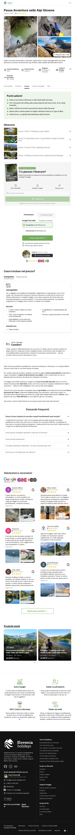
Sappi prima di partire (46, 798)
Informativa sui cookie (45, 830)
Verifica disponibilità (36, 238)
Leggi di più (8, 506)
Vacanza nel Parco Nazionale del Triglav (52, 761)
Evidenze (42, 790)
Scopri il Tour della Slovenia (48, 753)
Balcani (42, 772)
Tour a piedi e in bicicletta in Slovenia (51, 748)
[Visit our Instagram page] (10, 766)
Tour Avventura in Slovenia (48, 756)
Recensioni (21, 826)
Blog (41, 814)
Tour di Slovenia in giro (47, 745)
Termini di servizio (33, 826)
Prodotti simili (12, 626)
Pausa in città (43, 777)
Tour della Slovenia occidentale (49, 750)
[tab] (29, 214)
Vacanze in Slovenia (10, 827)
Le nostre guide (44, 809)
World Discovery (25, 805)
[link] (19, 783)
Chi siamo (42, 806)
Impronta (57, 830)
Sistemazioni (43, 793)
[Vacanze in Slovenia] (19, 744)
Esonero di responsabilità (49, 826)
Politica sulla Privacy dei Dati (27, 830)
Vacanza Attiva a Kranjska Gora (49, 758)
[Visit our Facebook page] (5, 766)
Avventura (43, 769)
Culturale (42, 780)
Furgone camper (45, 774)
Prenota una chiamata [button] (43, 255)
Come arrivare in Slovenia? (48, 796)
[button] (20, 13)
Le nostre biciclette (45, 811)
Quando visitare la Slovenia (48, 788)
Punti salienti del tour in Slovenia (49, 742)
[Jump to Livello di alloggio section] (70, 69)
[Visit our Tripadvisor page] (15, 766)
